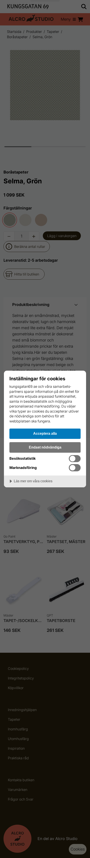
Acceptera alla (45, 433)
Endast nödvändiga (45, 447)
